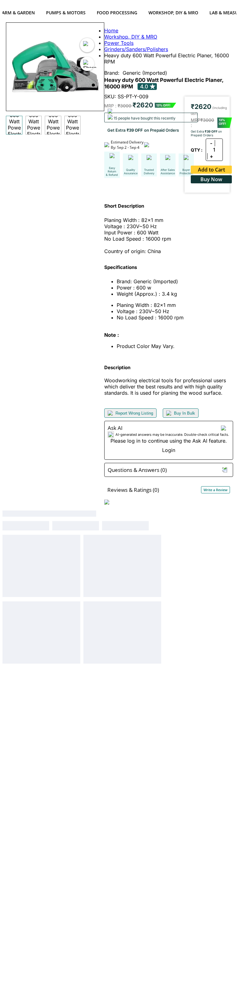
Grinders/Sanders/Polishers (136, 49)
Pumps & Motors (66, 13)
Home (111, 30)
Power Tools (119, 43)
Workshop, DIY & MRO (173, 13)
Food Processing (117, 13)
